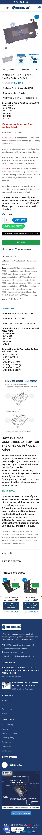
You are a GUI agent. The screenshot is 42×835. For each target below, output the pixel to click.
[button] (13, 226)
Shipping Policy (8, 737)
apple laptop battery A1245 (13, 277)
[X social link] (17, 2)
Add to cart (20, 220)
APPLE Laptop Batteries (19, 70)
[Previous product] (34, 70)
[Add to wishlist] (15, 580)
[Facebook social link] (14, 2)
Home (4, 70)
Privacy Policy (7, 724)
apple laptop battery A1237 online (22, 274)
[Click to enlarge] (6, 48)
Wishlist (5, 713)
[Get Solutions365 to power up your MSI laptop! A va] (21, 790)
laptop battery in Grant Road (19, 292)
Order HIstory (7, 709)
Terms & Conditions (10, 733)
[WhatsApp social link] (27, 2)
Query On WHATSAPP (13, 226)
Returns (5, 729)
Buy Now (21, 242)
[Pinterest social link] (21, 2)
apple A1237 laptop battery (18, 268)
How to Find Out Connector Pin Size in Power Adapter (25, 684)
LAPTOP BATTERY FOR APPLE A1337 (31, 599)
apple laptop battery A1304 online (22, 283)
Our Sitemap (7, 751)
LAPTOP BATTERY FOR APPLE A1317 (11, 599)
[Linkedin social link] (24, 2)
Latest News (7, 746)
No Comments (17, 677)
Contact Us (6, 742)
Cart (3, 704)
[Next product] (39, 70)
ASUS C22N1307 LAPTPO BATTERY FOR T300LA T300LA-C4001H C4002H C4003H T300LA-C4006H (21, 670)
